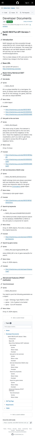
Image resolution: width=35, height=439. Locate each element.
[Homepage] (17, 2)
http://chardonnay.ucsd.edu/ (12, 69)
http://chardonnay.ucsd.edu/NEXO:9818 (18, 109)
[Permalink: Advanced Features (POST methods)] (1, 279)
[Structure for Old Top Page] (4, 401)
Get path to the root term (17, 354)
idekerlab (6, 8)
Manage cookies (20, 430)
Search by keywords (15, 371)
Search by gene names (16, 380)
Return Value (14, 349)
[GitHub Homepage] (12, 434)
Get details (13, 345)
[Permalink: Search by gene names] (1, 243)
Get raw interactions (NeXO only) (19, 363)
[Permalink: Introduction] (1, 40)
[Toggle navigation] (2, 2)
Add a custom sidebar (18, 414)
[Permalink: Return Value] (1, 99)
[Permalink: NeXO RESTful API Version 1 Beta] (1, 33)
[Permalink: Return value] (1, 145)
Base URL (11, 341)
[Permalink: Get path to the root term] (1, 118)
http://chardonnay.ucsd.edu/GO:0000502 (18, 112)
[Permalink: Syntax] (1, 83)
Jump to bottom (27, 21)
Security (15, 428)
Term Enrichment (14, 393)
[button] (30, 422)
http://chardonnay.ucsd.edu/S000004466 (18, 114)
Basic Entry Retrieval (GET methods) (19, 343)
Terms (4, 428)
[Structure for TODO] (4, 408)
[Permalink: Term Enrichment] (1, 284)
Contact (13, 430)
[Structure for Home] (4, 330)
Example (13, 352)
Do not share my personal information (17, 431)
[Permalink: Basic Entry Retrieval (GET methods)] (1, 74)
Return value (14, 358)
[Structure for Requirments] (4, 404)
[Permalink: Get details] (1, 79)
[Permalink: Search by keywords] (1, 206)
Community (25, 428)
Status (19, 428)
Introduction (12, 338)
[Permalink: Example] (1, 106)
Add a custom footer (18, 318)
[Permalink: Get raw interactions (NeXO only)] (1, 170)
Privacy (9, 428)
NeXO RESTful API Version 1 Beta (17, 336)
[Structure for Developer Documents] (4, 334)
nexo (13, 8)
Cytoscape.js (16, 186)
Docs (30, 428)
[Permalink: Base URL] (1, 63)
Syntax (13, 347)
